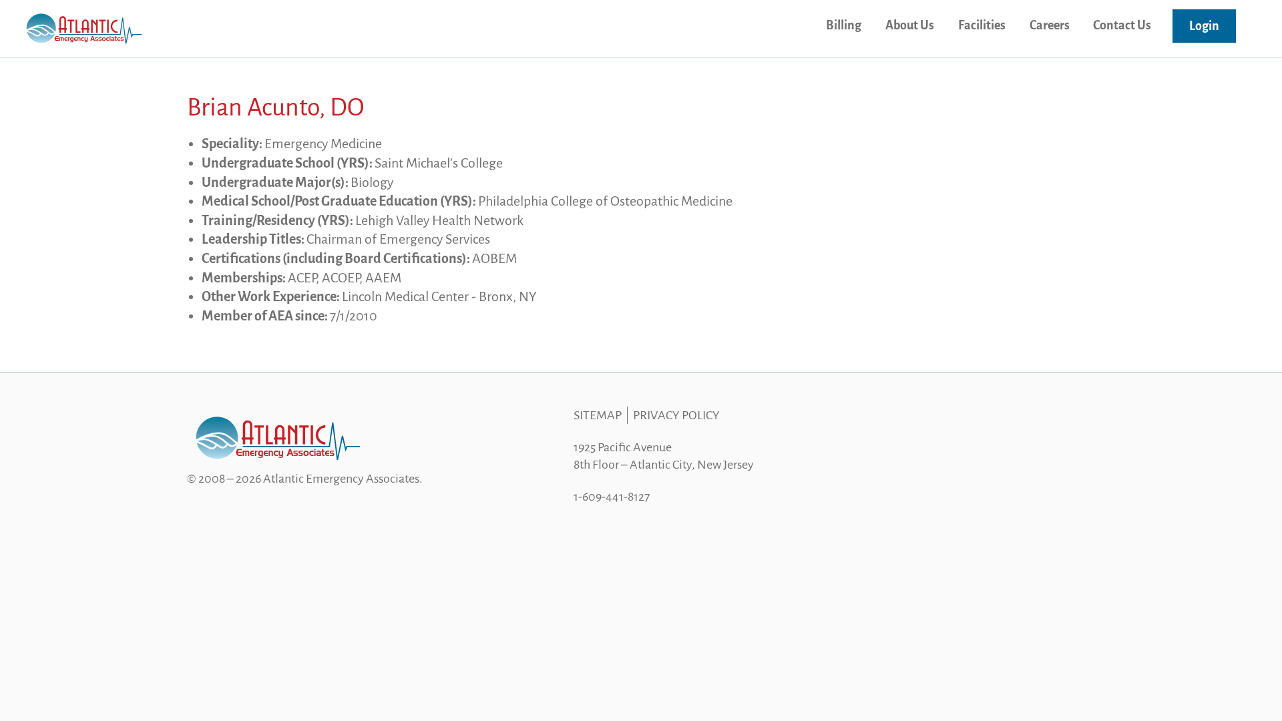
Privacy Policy (676, 415)
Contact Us (1122, 25)
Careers (1050, 25)
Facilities (982, 25)
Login (1204, 26)
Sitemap (598, 415)
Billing (843, 25)
